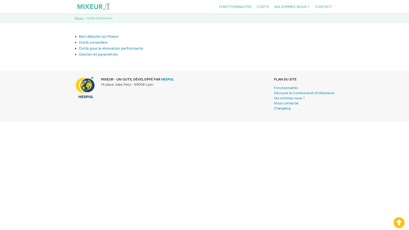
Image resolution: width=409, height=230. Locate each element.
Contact (323, 7)
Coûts (263, 7)
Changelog (282, 108)
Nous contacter (286, 103)
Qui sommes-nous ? (291, 7)
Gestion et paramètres (98, 54)
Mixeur (79, 18)
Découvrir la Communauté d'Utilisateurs (304, 93)
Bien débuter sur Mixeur (98, 36)
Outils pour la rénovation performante (111, 48)
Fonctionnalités (235, 7)
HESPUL (167, 79)
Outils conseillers (93, 42)
